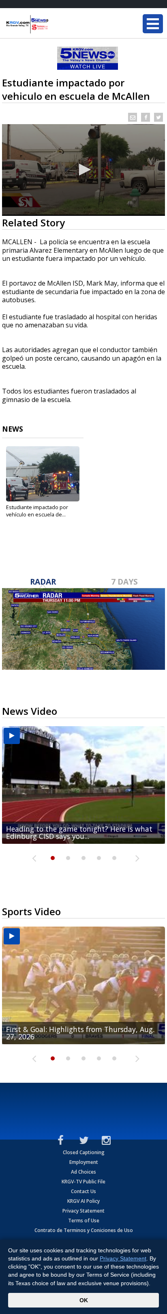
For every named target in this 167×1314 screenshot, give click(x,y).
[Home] (54, 24)
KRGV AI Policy (83, 1201)
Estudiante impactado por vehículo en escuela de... (37, 510)
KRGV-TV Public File (83, 1181)
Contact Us (83, 1191)
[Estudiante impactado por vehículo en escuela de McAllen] (42, 473)
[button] (83, 169)
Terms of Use (83, 1220)
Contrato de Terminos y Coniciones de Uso (83, 1230)
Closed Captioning (84, 1152)
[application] (83, 170)
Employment (83, 1162)
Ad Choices (83, 1171)
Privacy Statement (83, 1210)
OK (83, 1300)
